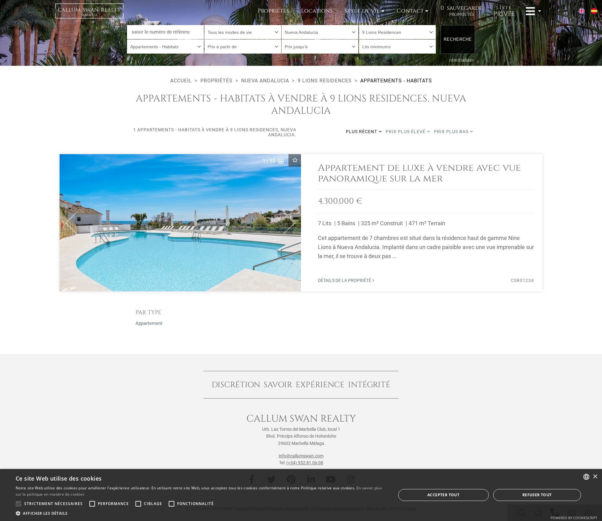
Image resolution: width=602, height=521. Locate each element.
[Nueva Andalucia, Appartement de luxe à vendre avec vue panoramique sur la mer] (301, 222)
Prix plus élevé (406, 131)
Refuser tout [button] (537, 495)
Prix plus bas (452, 131)
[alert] (301, 495)
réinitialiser (461, 60)
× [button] (595, 476)
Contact (410, 11)
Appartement (148, 323)
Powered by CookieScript (574, 517)
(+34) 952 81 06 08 (304, 462)
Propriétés (273, 11)
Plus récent (362, 131)
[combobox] (242, 32)
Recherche (458, 39)
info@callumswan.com (301, 455)
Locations (316, 11)
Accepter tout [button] (443, 495)
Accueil (181, 81)
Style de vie (362, 11)
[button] (68, 222)
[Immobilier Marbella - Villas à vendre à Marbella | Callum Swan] (89, 11)
